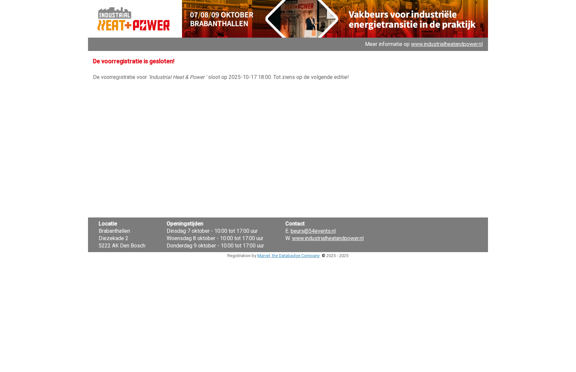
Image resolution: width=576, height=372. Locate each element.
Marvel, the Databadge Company (288, 255)
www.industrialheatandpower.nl (447, 44)
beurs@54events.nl (313, 231)
